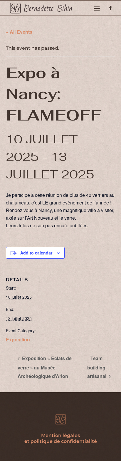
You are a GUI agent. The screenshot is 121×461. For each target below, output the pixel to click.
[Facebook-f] (110, 8)
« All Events (19, 31)
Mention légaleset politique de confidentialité (60, 438)
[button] (97, 8)
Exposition (18, 339)
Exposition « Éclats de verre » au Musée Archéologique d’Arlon (45, 367)
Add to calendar (36, 253)
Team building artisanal (97, 367)
